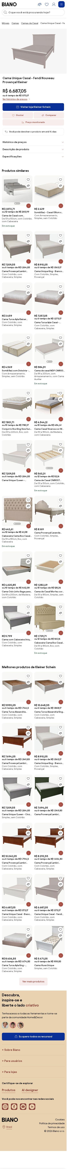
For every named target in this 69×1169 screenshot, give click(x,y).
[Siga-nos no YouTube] (23, 1106)
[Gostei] (28, 179)
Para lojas (10, 1071)
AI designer (30, 1090)
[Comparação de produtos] (39, 4)
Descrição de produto (16, 149)
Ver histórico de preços (15, 99)
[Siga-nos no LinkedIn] (32, 1106)
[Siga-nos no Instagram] (5, 1106)
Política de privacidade (52, 1123)
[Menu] (61, 4)
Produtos (8, 1090)
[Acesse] (54, 4)
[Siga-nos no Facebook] (14, 1106)
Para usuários (13, 1060)
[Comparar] (28, 185)
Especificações (12, 156)
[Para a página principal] (9, 4)
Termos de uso (56, 1127)
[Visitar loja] (33, 51)
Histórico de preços (14, 142)
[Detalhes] (28, 206)
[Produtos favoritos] (46, 4)
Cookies (60, 1119)
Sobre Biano (12, 1049)
